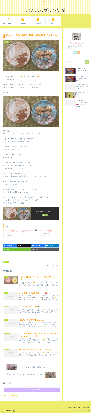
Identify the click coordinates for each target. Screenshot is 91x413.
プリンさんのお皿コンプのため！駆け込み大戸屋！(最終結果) (11, 231)
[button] (87, 62)
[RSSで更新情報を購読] (79, 52)
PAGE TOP (87, 399)
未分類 (7, 261)
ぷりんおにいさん (77, 43)
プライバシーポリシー (74, 407)
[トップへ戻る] (88, 410)
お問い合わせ (85, 407)
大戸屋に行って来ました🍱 (29, 230)
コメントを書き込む (32, 389)
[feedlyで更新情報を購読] (75, 52)
